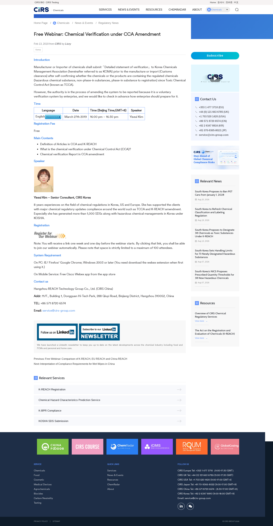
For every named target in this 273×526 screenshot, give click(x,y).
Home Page (41, 22)
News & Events (129, 9)
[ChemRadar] (122, 447)
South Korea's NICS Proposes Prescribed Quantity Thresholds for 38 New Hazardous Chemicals (214, 275)
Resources (154, 9)
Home (213, 2)
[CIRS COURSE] (87, 447)
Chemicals (63, 22)
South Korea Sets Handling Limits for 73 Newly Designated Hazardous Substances (215, 254)
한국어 (221, 2)
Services (105, 9)
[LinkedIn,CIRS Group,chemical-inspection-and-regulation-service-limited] (181, 506)
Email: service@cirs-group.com (194, 498)
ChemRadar (177, 9)
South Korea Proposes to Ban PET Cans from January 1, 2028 (213, 193)
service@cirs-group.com (213, 135)
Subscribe (215, 55)
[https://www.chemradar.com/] (215, 157)
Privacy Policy (41, 521)
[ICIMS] (157, 447)
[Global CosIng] (226, 447)
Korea (38, 50)
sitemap (56, 521)
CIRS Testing (52, 2)
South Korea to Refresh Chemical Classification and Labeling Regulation (213, 212)
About (197, 9)
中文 (236, 2)
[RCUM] (192, 447)
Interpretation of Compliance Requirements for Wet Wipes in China (77, 364)
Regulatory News (108, 22)
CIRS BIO (39, 2)
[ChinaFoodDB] (53, 447)
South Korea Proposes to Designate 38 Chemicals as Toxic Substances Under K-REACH (214, 233)
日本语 (229, 2)
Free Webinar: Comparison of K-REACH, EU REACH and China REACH (86, 359)
